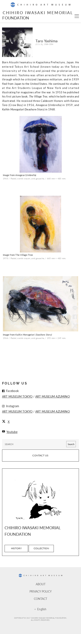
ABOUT (40, 584)
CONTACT (40, 599)
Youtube (11, 432)
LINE (75, 308)
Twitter (75, 325)
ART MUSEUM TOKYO (17, 396)
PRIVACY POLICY (40, 591)
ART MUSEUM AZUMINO (52, 396)
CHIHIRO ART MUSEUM (41, 4)
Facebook (75, 317)
